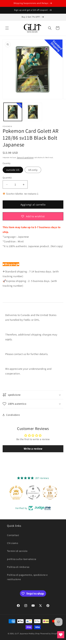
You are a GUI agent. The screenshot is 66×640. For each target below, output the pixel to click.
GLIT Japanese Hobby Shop (27, 633)
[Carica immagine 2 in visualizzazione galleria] (33, 112)
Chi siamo (12, 543)
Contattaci (13, 535)
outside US (12, 169)
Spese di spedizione (25, 157)
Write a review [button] (33, 448)
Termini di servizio (17, 551)
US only (32, 169)
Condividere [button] (13, 414)
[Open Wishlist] (60, 634)
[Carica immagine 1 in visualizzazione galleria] (13, 112)
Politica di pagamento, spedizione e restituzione (27, 577)
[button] (7, 28)
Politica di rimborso (18, 567)
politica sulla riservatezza (21, 559)
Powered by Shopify (49, 633)
